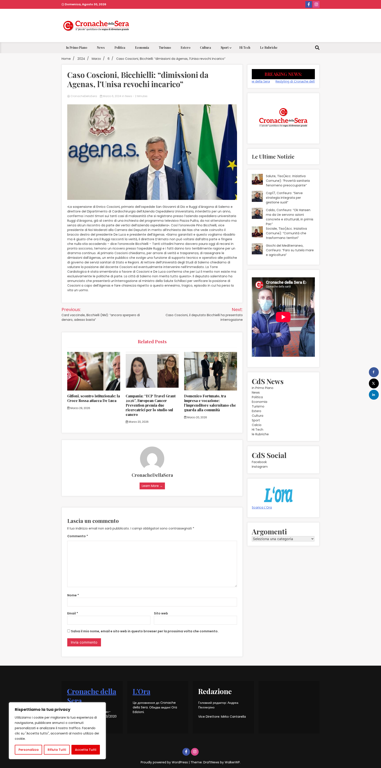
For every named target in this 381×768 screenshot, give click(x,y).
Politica (119, 47)
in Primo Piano (76, 47)
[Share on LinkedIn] (374, 395)
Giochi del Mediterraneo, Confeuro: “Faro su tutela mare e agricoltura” (290, 250)
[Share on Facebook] (374, 372)
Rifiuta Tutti (57, 749)
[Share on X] (374, 383)
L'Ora (141, 691)
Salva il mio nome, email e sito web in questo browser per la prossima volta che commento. (145, 631)
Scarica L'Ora (262, 507)
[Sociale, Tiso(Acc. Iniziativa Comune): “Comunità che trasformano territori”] (257, 232)
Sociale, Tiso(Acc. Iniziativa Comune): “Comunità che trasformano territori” (286, 233)
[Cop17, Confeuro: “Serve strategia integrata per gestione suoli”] (257, 197)
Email (72, 613)
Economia (142, 47)
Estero (185, 47)
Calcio (256, 425)
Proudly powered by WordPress (165, 762)
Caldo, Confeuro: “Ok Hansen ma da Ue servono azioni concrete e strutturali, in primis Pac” (289, 217)
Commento (77, 536)
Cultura (205, 47)
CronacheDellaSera (84, 96)
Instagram (260, 466)
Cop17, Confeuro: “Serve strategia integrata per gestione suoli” (284, 198)
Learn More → (152, 486)
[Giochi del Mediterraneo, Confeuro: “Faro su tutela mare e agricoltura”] (257, 249)
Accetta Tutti (85, 749)
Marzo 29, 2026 (80, 408)
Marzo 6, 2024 (112, 96)
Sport (225, 47)
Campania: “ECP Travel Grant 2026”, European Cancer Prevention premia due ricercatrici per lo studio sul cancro (151, 405)
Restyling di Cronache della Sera (284, 81)
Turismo (165, 47)
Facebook (259, 462)
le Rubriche (269, 47)
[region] (57, 730)
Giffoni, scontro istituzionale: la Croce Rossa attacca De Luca (93, 398)
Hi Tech (244, 47)
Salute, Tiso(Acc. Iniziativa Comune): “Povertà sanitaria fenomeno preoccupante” (288, 181)
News (101, 47)
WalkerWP (232, 762)
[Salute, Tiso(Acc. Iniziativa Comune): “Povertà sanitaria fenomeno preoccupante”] (257, 180)
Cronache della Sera (91, 695)
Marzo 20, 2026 (138, 422)
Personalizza (29, 749)
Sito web (161, 613)
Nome (73, 595)
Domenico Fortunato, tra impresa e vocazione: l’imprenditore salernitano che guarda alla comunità (210, 403)
